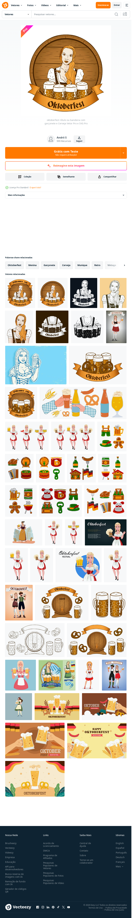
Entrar (117, 5)
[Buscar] (116, 14)
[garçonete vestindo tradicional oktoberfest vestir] (18, 706)
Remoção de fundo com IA (15, 883)
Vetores (15, 5)
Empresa (10, 857)
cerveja (66, 265)
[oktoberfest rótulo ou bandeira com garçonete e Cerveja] (20, 293)
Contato (82, 850)
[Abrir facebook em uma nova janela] (37, 907)
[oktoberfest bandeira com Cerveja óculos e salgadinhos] (98, 365)
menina (32, 265)
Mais (76, 5)
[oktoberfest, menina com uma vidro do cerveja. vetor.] (116, 327)
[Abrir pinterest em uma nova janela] (53, 907)
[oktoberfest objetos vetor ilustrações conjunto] (112, 436)
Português (118, 852)
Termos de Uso (93, 907)
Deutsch (117, 857)
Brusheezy (10, 843)
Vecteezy (9, 847)
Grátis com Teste (66, 152)
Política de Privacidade (113, 907)
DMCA (45, 850)
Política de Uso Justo (112, 909)
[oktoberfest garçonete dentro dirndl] (113, 293)
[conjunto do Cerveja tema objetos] (62, 603)
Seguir (79, 141)
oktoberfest (14, 265)
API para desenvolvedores (14, 868)
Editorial (61, 5)
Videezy (9, 852)
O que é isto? (35, 187)
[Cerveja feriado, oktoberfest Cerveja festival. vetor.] (19, 603)
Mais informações (16, 195)
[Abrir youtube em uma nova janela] (68, 907)
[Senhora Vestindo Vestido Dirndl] (23, 532)
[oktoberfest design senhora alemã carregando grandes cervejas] (56, 675)
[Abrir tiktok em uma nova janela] (58, 907)
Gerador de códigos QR (15, 890)
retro (97, 265)
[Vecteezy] (5, 5)
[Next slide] (119, 265)
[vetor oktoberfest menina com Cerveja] (35, 365)
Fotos (30, 5)
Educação (10, 861)
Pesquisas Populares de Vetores (49, 865)
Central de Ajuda (84, 844)
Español (117, 847)
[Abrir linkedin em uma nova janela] (48, 907)
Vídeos (45, 5)
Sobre (81, 855)
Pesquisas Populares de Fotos (52, 874)
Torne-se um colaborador (85, 861)
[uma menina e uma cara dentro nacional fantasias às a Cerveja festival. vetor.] (114, 675)
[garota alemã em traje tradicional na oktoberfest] (27, 436)
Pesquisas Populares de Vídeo (49, 883)
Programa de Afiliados (49, 857)
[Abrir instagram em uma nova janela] (43, 907)
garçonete (49, 265)
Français (117, 861)
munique (82, 265)
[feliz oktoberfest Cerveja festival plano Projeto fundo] (57, 706)
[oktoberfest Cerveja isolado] (52, 327)
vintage (112, 265)
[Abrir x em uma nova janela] (63, 907)
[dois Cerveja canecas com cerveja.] (109, 603)
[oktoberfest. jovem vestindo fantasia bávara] (88, 675)
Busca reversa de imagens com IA (14, 875)
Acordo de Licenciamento (50, 844)
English (117, 843)
